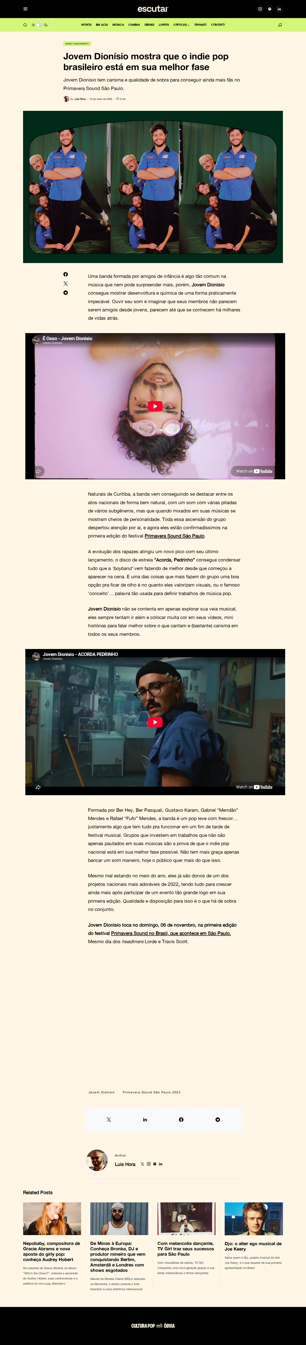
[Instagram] (260, 8)
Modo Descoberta (77, 44)
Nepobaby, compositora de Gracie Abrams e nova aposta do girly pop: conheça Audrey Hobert (51, 1251)
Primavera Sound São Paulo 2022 (152, 1092)
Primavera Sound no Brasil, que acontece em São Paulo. (171, 933)
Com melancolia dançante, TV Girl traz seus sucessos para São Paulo (185, 1248)
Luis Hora (125, 1164)
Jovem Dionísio (102, 1092)
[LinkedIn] (279, 8)
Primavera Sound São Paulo (174, 535)
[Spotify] (269, 8)
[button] (25, 9)
